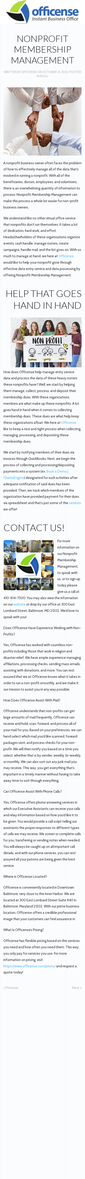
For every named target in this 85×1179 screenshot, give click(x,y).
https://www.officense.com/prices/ (29, 966)
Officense (29, 72)
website (19, 604)
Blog (44, 76)
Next (76, 988)
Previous (11, 988)
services (75, 503)
